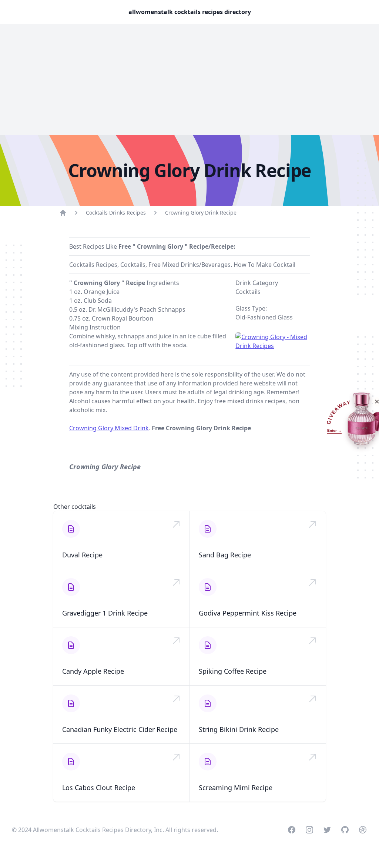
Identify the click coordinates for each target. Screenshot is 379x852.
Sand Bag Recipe (225, 554)
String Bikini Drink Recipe (239, 729)
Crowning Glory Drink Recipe (201, 212)
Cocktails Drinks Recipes (116, 212)
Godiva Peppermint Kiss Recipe (247, 613)
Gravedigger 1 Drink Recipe (105, 613)
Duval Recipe (82, 554)
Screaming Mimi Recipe (235, 787)
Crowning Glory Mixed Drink (109, 428)
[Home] (63, 212)
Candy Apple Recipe (93, 671)
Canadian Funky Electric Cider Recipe (119, 729)
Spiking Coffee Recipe (232, 671)
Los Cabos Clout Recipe (98, 787)
